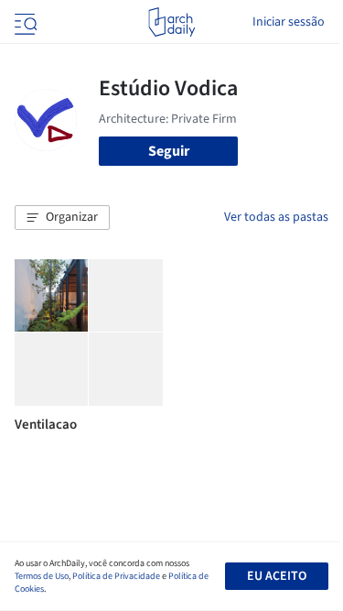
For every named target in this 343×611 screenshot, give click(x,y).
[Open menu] (24, 22)
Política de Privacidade (116, 576)
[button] (62, 218)
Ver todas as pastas (276, 217)
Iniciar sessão (288, 22)
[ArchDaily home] (171, 22)
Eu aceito (276, 576)
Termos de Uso (42, 576)
